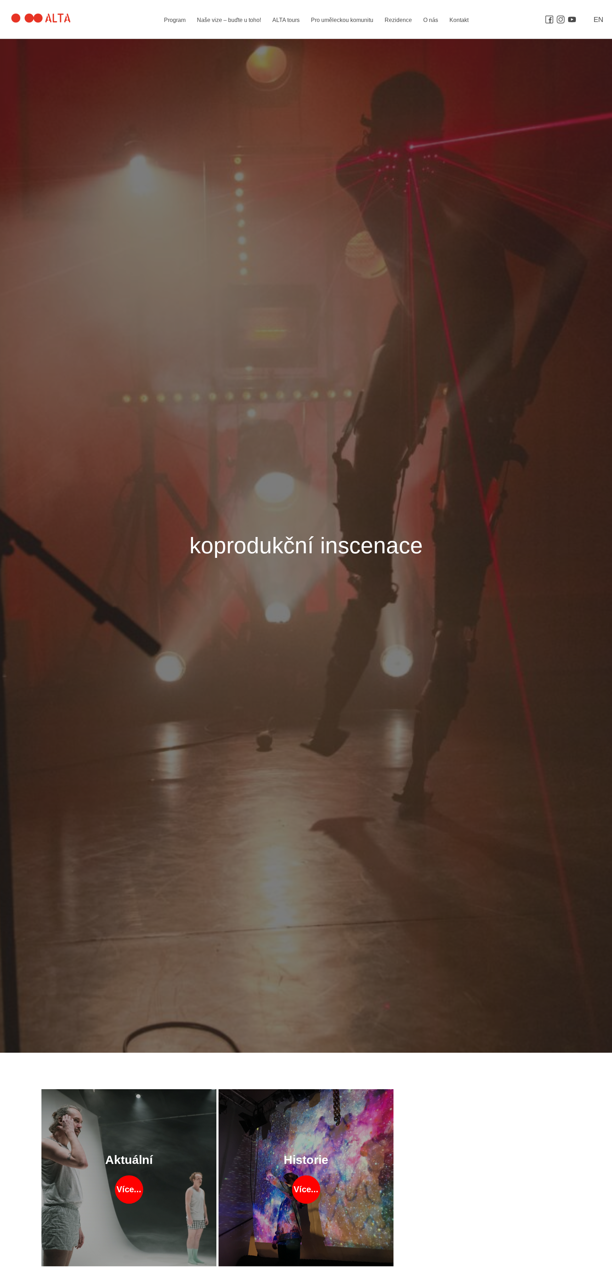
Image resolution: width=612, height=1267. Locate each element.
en (598, 19)
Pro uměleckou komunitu (342, 20)
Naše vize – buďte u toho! (229, 20)
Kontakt (459, 20)
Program (175, 20)
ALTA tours (286, 20)
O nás (430, 20)
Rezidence (398, 20)
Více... (129, 1189)
